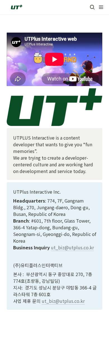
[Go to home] (16, 7)
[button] (92, 7)
